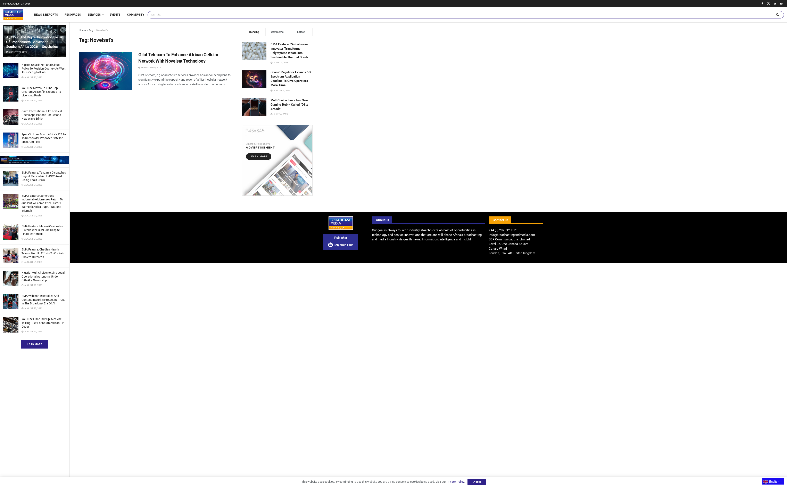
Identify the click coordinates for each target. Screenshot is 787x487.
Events (115, 14)
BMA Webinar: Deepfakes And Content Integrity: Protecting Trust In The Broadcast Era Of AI (43, 299)
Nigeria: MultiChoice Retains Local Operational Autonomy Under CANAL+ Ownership (43, 276)
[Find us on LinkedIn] (775, 3)
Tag (91, 30)
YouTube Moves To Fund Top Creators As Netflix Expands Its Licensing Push (41, 91)
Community (135, 14)
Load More (34, 344)
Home (82, 30)
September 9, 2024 (150, 67)
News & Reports (46, 14)
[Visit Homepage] (13, 14)
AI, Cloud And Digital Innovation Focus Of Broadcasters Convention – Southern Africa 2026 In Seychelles (34, 42)
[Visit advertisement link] (34, 160)
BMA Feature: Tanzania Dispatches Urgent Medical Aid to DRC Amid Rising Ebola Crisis (44, 176)
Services (94, 14)
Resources (73, 14)
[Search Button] (777, 14)
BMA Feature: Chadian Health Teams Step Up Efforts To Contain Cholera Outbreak (43, 253)
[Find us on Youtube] (781, 3)
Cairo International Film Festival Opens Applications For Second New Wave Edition (42, 115)
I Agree (477, 481)
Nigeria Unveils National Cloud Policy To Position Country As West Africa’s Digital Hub (44, 68)
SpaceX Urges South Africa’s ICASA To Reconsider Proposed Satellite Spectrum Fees (44, 138)
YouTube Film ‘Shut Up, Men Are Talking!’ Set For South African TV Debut (43, 322)
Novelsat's (102, 30)
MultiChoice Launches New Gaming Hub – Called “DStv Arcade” (289, 104)
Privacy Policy (455, 481)
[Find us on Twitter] (768, 3)
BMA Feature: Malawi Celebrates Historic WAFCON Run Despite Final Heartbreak (42, 230)
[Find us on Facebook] (762, 3)
